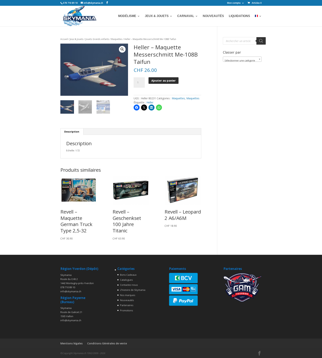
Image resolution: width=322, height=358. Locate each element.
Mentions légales (71, 343)
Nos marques (127, 295)
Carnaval (185, 16)
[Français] (258, 20)
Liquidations (239, 16)
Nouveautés (213, 16)
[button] (122, 49)
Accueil (64, 39)
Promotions (126, 310)
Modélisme (127, 16)
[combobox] (242, 59)
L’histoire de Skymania (132, 290)
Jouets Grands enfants (97, 39)
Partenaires (126, 305)
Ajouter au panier (163, 80)
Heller (149, 102)
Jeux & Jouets (157, 16)
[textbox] (242, 60)
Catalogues (126, 279)
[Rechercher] (261, 41)
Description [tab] (71, 131)
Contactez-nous (129, 285)
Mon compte (234, 3)
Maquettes (116, 39)
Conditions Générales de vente (107, 343)
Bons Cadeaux (128, 274)
